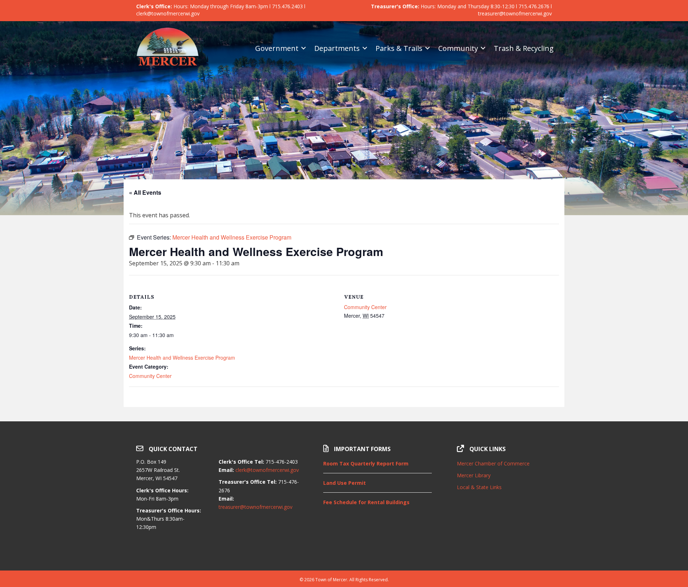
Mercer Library (474, 475)
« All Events (145, 192)
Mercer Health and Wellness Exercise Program (182, 357)
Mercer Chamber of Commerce (493, 463)
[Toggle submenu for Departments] (364, 48)
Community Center (150, 375)
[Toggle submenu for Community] (483, 48)
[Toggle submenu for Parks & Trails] (427, 48)
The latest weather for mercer (504, 552)
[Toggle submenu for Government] (303, 48)
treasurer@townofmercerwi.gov (255, 506)
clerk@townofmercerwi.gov (267, 470)
